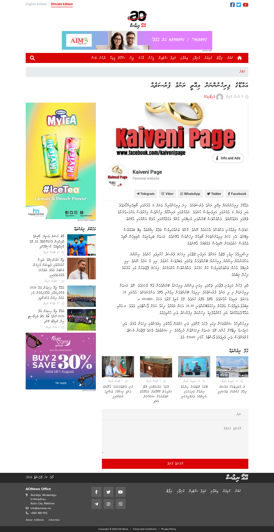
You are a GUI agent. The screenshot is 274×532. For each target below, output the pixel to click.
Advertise (54, 520)
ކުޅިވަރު (208, 58)
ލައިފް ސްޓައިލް (167, 58)
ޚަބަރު (230, 58)
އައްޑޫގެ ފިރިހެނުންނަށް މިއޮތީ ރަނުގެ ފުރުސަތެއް (199, 86)
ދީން (132, 58)
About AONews (35, 520)
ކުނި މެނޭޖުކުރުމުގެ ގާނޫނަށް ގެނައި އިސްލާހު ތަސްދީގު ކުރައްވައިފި (118, 392)
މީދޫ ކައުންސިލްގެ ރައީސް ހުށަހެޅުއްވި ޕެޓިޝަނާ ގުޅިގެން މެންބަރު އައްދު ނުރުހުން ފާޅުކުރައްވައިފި (48, 268)
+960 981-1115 (38, 513)
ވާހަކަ (141, 58)
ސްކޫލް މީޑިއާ (117, 58)
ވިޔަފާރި (184, 58)
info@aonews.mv (40, 508)
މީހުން (151, 58)
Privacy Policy (168, 529)
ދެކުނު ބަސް (98, 58)
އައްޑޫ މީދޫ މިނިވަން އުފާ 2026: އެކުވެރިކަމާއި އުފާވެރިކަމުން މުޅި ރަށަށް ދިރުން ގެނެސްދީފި (46, 293)
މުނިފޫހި (196, 58)
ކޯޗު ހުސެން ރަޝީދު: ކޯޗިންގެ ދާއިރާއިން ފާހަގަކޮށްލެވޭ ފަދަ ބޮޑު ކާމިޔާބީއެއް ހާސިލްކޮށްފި (46, 241)
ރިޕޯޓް (220, 58)
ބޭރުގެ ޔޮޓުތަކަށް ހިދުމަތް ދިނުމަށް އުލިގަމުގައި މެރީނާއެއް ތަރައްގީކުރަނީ (194, 392)
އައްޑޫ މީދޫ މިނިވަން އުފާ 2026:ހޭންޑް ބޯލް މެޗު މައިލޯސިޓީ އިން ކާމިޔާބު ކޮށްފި (46, 316)
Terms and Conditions (145, 529)
